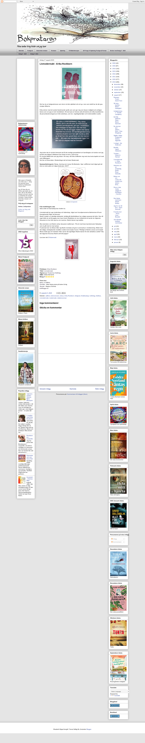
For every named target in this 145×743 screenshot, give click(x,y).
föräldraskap (85, 296)
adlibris (48, 296)
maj (115, 231)
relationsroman (62, 298)
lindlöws (98, 296)
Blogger (89, 729)
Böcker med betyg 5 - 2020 (117, 50)
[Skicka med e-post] (57, 293)
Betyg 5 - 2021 (23, 54)
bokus (62, 296)
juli (115, 226)
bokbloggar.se (44, 288)
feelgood (77, 296)
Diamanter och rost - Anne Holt (30, 457)
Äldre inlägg (99, 389)
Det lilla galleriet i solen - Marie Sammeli (117, 120)
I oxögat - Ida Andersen (118, 144)
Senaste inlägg (45, 389)
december (117, 84)
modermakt (52, 298)
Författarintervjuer (74, 50)
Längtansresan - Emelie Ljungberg (118, 112)
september (117, 92)
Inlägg (115, 539)
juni (115, 229)
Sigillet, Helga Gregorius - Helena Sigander (118, 138)
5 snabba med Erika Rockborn (30, 417)
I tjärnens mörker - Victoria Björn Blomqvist (30, 397)
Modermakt (52, 237)
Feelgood (30, 50)
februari (116, 239)
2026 (114, 63)
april (115, 234)
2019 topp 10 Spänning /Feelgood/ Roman (94, 50)
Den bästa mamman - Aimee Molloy (118, 201)
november (117, 87)
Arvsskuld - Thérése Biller (30, 478)
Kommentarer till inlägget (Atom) (77, 394)
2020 (114, 79)
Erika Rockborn (69, 296)
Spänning (62, 50)
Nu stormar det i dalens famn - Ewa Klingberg (118, 129)
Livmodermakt (44, 298)
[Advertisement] (72, 369)
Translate (117, 695)
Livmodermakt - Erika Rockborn (118, 161)
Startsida (21, 50)
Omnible (42, 284)
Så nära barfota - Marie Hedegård (117, 106)
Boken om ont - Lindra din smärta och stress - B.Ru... (118, 180)
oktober (116, 90)
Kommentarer (117, 542)
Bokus (42, 282)
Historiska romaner (41, 50)
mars (116, 237)
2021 (114, 76)
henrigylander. (74, 201)
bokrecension (55, 296)
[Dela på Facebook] (63, 293)
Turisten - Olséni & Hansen (117, 155)
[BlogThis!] (59, 293)
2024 (114, 68)
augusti (116, 95)
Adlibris (48, 282)
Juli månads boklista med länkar (118, 221)
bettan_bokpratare (24, 206)
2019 (114, 82)
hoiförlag (92, 296)
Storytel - (43, 286)
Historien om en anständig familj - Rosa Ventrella (118, 170)
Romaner (53, 50)
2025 (114, 66)
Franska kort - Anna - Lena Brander (118, 214)
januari (116, 242)
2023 (114, 71)
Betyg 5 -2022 (34, 54)
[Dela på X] (61, 293)
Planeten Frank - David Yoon (118, 99)
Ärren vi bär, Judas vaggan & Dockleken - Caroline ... (118, 191)
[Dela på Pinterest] (65, 293)
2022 (114, 74)
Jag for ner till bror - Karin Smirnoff (118, 207)
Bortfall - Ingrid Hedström (117, 149)
